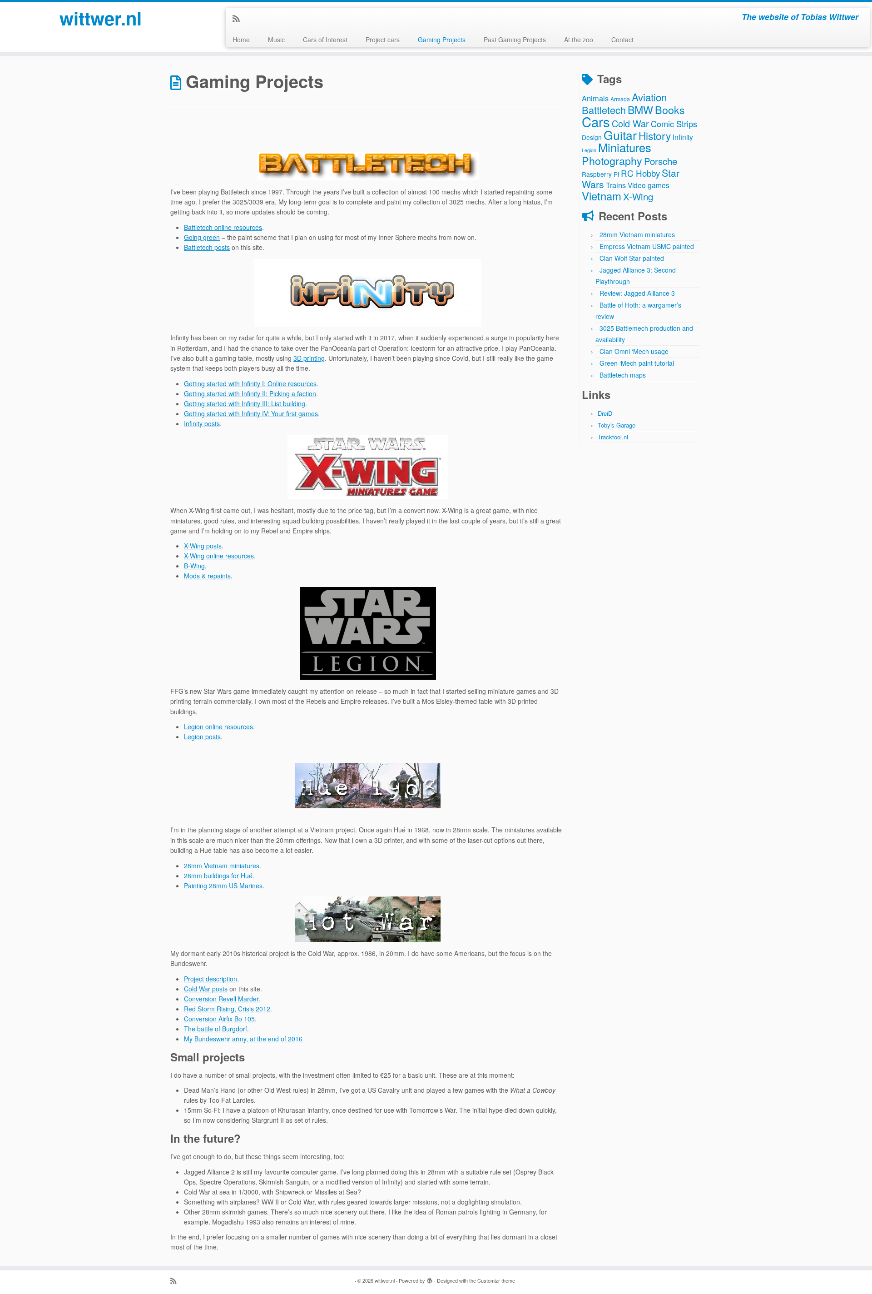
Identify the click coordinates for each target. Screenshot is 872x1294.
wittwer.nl (100, 18)
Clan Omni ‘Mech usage (634, 351)
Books (670, 109)
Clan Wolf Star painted (632, 258)
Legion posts (202, 736)
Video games (648, 185)
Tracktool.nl (613, 437)
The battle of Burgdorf (215, 1028)
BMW (640, 109)
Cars (596, 121)
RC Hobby (640, 173)
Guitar (620, 135)
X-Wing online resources (219, 555)
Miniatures (624, 147)
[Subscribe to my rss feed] (239, 18)
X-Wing (638, 196)
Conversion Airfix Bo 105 (219, 1018)
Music (276, 39)
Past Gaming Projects (515, 39)
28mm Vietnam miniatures (221, 865)
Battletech (604, 110)
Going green (202, 237)
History (655, 135)
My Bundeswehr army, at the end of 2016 (243, 1038)
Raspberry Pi (600, 174)
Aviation (649, 97)
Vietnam (601, 196)
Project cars (383, 39)
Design (592, 137)
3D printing (309, 358)
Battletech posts (207, 247)
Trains (616, 184)
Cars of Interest (325, 39)
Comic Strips (674, 123)
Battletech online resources (223, 227)
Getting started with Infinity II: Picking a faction (250, 393)
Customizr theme (496, 1280)
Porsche (660, 161)
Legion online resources (218, 726)
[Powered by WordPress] (429, 1278)
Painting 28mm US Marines (223, 885)
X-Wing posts (203, 545)
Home (241, 39)
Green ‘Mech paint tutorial (637, 363)
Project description (210, 978)
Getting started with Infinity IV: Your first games (251, 413)
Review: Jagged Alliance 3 (637, 293)
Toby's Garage (616, 425)
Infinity (683, 137)
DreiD (605, 413)
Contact (622, 39)
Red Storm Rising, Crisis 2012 (227, 1008)
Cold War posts (206, 988)
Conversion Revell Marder (221, 998)
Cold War (630, 123)
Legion (589, 150)
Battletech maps (623, 374)
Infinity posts (202, 423)
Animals (595, 98)
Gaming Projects (442, 39)
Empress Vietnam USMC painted (647, 246)
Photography (612, 160)
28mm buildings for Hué (218, 875)
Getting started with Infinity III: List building (244, 403)
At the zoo (578, 39)
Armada (620, 99)
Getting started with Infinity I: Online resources (250, 383)
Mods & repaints (207, 575)
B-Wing (194, 565)
